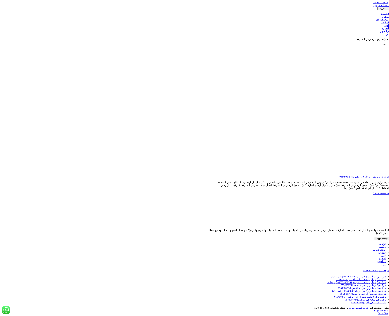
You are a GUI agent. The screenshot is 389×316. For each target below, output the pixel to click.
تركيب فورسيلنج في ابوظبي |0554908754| (365, 299)
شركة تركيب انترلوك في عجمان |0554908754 (363, 285)
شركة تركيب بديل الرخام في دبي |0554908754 (363, 294)
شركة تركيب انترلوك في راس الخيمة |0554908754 (361, 279)
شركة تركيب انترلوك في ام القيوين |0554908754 (362, 288)
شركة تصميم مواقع (358, 308)
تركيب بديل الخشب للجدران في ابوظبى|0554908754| (360, 297)
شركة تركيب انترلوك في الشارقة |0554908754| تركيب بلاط (356, 282)
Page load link (381, 310)
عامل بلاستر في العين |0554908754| (368, 302)
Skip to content (380, 2)
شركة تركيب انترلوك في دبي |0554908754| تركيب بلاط (359, 291)
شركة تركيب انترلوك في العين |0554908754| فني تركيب (358, 276)
